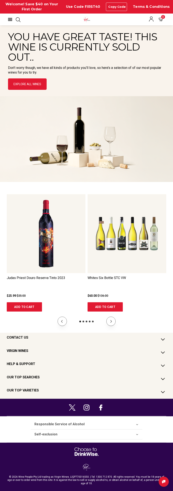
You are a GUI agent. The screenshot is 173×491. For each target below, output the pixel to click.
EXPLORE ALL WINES (27, 84)
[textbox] (86, 53)
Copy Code (117, 7)
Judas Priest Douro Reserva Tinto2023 (36, 278)
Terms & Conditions (151, 7)
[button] (10, 19)
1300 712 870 (104, 476)
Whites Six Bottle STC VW (107, 278)
